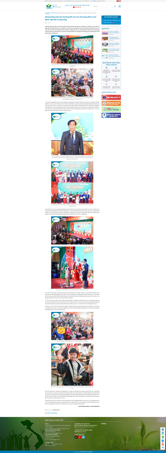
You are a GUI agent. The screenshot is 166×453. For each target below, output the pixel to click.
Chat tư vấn (163, 442)
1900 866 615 (52, 431)
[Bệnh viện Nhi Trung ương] (53, 6)
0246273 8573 (50, 437)
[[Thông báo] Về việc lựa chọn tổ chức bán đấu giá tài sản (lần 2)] (105, 56)
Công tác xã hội (54, 12)
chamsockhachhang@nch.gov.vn (55, 433)
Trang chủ (47, 12)
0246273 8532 (50, 436)
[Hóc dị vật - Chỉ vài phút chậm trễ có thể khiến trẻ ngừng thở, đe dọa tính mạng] (105, 33)
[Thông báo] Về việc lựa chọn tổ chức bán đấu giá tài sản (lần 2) (114, 56)
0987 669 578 (83, 431)
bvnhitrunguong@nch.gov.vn (54, 439)
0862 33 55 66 (79, 427)
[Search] (115, 6)
